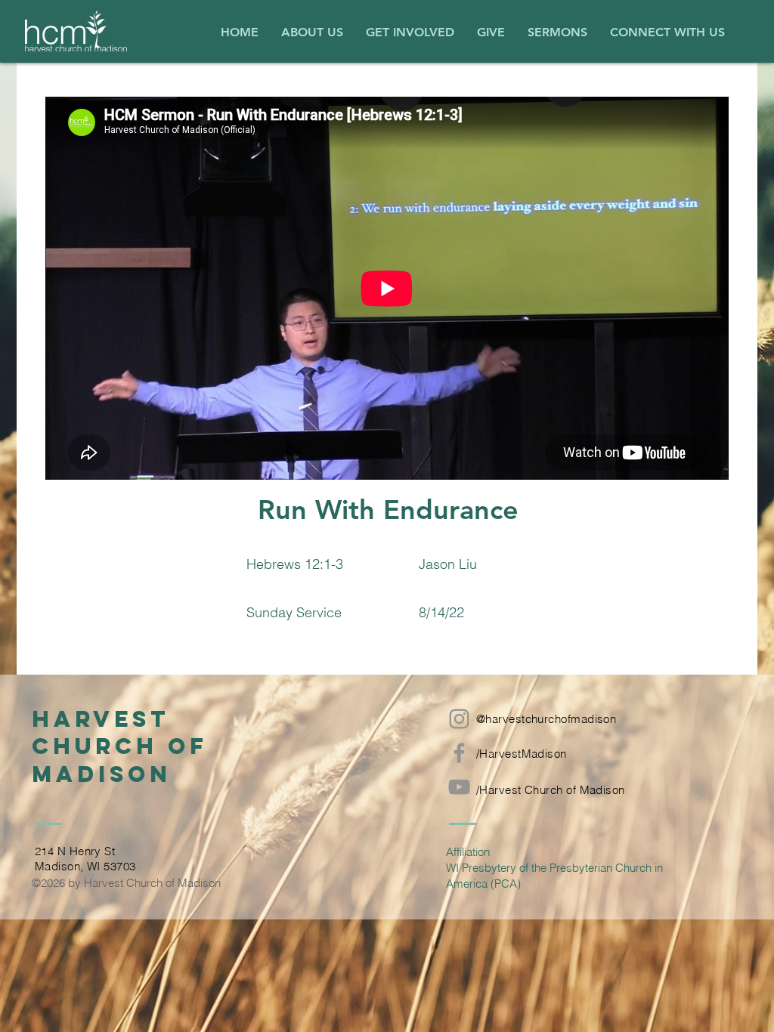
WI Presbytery (481, 868)
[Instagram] (459, 719)
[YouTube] (459, 787)
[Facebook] (459, 753)
